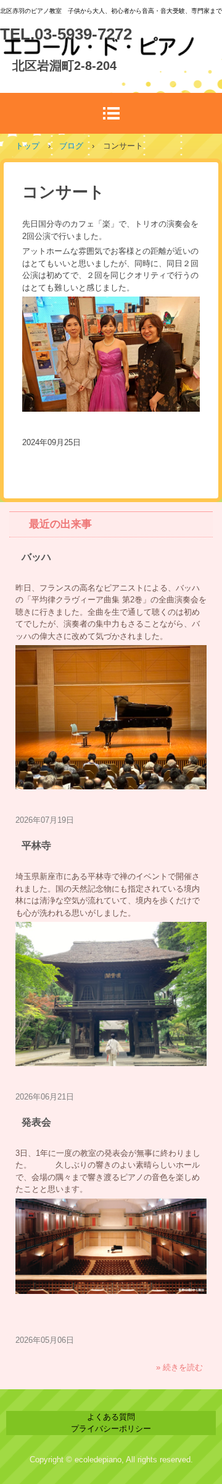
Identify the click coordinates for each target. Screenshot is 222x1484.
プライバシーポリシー (111, 1428)
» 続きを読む (179, 1367)
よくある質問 (111, 1416)
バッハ (36, 557)
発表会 (36, 1122)
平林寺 (36, 845)
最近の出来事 (60, 524)
